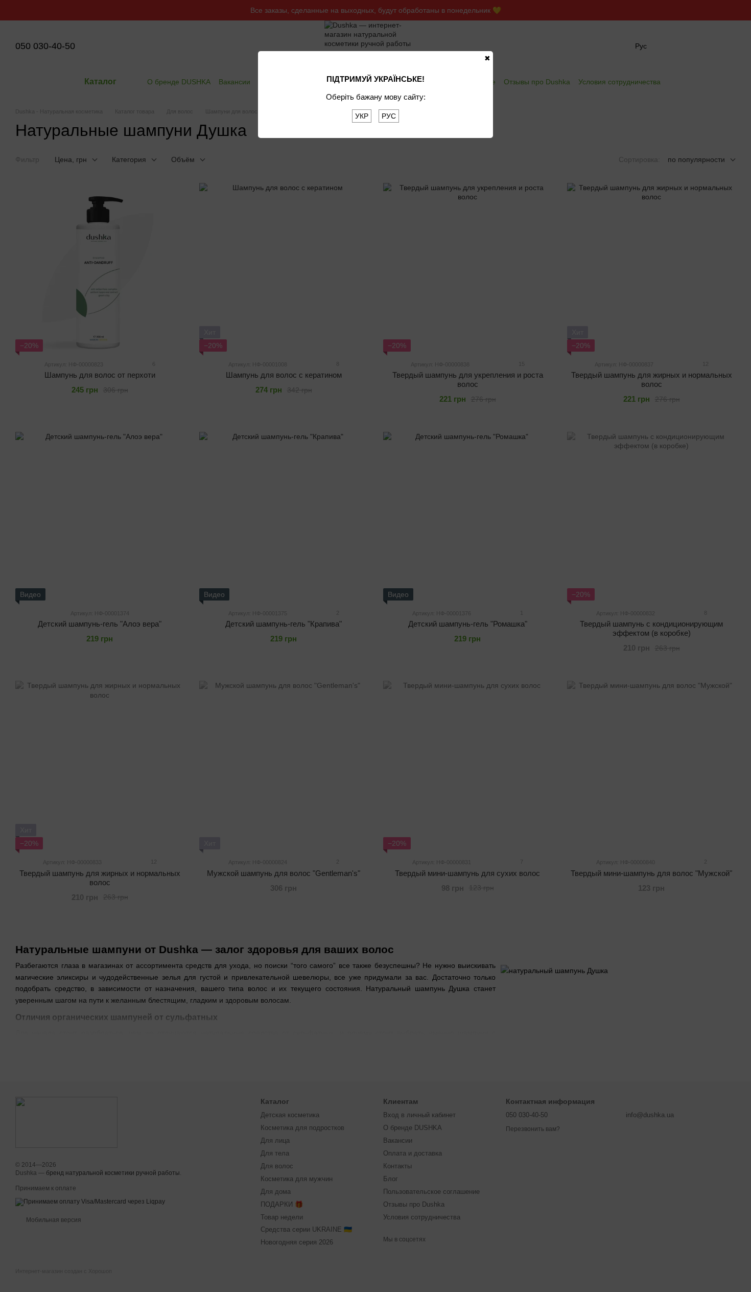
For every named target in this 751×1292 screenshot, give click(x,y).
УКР (361, 116)
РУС (389, 116)
